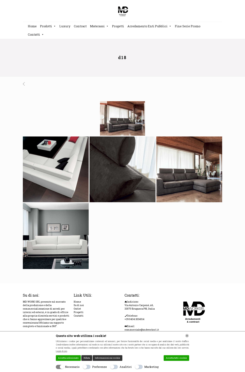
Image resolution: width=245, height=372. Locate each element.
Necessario (72, 367)
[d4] (189, 169)
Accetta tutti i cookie (176, 357)
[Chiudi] (187, 336)
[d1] (56, 236)
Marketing (151, 367)
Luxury (64, 26)
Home (32, 26)
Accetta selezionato (68, 357)
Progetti (118, 26)
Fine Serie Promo (187, 26)
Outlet (77, 308)
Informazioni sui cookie (107, 357)
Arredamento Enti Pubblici (147, 26)
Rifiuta (87, 357)
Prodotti (46, 26)
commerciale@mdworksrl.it (141, 329)
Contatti (34, 34)
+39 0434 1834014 (134, 319)
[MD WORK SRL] (122, 11)
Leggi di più (61, 351)
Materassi (97, 26)
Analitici (126, 367)
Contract (80, 26)
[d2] (56, 169)
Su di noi (79, 305)
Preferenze (99, 367)
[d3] (122, 169)
